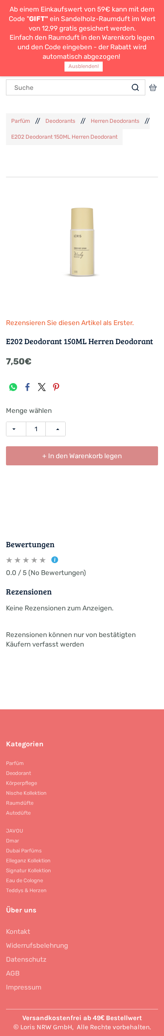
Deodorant (18, 773)
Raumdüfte (19, 803)
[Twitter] (42, 387)
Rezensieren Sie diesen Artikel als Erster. (70, 323)
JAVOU (14, 831)
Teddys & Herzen (26, 890)
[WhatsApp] (13, 387)
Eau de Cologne (24, 880)
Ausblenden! (83, 66)
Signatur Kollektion (28, 870)
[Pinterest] (56, 387)
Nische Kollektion (26, 793)
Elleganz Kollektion (28, 861)
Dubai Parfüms (24, 851)
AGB (13, 973)
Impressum (23, 987)
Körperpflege (21, 783)
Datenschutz (26, 959)
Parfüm (20, 121)
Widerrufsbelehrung (37, 945)
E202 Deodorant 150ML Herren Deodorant (64, 137)
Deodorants (60, 121)
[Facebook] (27, 387)
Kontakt (18, 931)
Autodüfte (18, 813)
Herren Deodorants (115, 121)
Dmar (12, 841)
